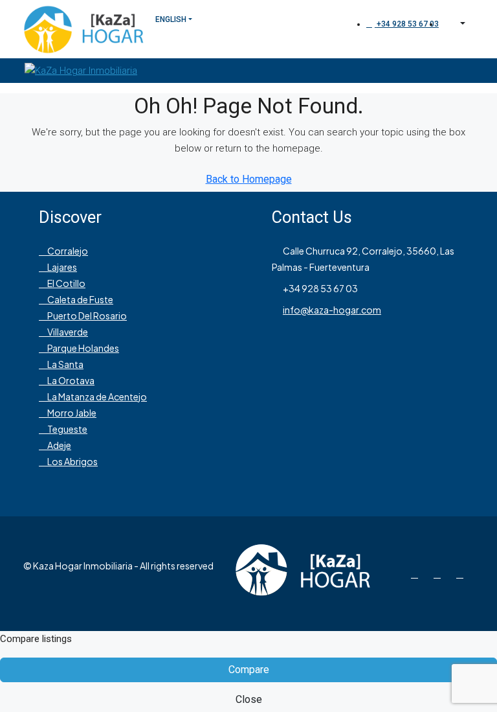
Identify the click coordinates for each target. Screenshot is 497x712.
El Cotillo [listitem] (65, 283)
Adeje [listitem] (58, 445)
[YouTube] (462, 573)
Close (249, 699)
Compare (248, 669)
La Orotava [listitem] (70, 380)
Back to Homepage (249, 179)
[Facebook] (417, 573)
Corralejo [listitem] (67, 251)
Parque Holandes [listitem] (82, 348)
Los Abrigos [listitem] (72, 461)
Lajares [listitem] (61, 267)
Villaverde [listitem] (67, 332)
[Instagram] (440, 573)
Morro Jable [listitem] (71, 413)
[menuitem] (402, 24)
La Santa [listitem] (64, 364)
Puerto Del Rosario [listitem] (86, 315)
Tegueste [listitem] (66, 429)
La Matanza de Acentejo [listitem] (96, 396)
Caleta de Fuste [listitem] (79, 299)
